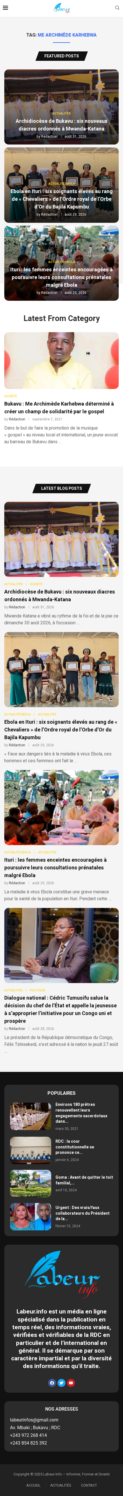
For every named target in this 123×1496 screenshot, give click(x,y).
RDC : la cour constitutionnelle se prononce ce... (74, 1147)
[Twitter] (61, 1383)
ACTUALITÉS (60, 1485)
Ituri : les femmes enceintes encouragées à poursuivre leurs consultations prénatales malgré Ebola (61, 277)
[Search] (117, 9)
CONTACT (89, 1485)
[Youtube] (71, 1383)
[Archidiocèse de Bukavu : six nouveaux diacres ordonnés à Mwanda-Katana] (61, 564)
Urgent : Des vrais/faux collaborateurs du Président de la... (82, 1213)
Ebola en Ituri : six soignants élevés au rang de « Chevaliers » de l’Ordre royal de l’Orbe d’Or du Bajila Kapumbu (62, 199)
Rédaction (49, 136)
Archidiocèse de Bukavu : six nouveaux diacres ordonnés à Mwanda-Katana (61, 125)
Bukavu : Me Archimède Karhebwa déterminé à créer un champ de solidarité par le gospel (59, 408)
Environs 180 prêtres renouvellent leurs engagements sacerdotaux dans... (81, 1113)
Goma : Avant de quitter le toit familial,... (84, 1180)
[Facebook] (52, 1383)
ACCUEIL (33, 1485)
